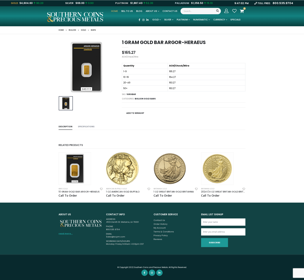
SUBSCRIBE (214, 242)
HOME (61, 30)
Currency (219, 19)
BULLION (72, 30)
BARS (93, 30)
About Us (151, 11)
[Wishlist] (101, 188)
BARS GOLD (63, 189)
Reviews (158, 239)
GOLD (155, 19)
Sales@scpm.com (115, 236)
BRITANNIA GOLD (160, 189)
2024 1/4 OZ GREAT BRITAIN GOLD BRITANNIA (223, 191)
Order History (160, 224)
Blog (139, 11)
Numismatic (200, 19)
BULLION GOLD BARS (145, 98)
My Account (160, 227)
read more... (66, 233)
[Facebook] (139, 20)
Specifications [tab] (86, 126)
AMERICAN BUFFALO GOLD (116, 189)
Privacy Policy (161, 235)
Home (114, 11)
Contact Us (169, 11)
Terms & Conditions (164, 231)
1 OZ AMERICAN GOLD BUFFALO (123, 191)
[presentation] (63, 67)
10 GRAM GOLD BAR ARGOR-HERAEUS (79, 191)
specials (235, 19)
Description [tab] (65, 126)
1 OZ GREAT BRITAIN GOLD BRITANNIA (174, 191)
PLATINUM (182, 19)
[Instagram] (143, 20)
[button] (243, 11)
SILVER (167, 19)
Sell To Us (127, 11)
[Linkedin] (147, 20)
